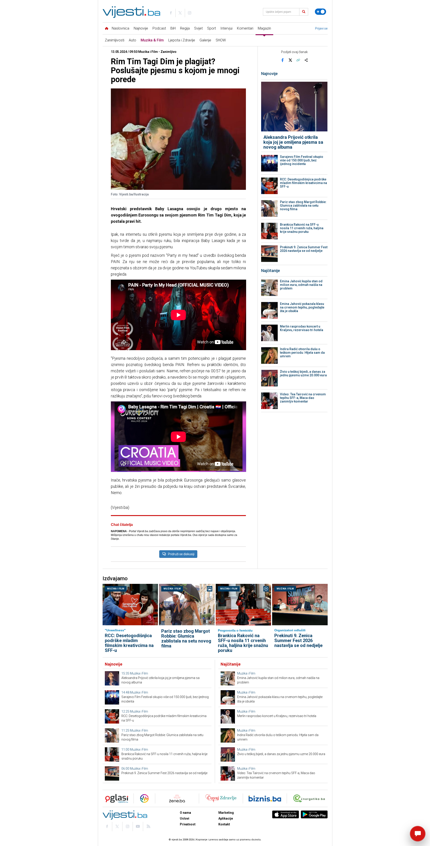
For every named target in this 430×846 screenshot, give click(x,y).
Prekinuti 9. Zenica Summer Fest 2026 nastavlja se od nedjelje (303, 249)
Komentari (245, 28)
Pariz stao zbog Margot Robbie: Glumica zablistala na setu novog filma (303, 205)
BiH (173, 28)
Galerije (205, 40)
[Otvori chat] (417, 833)
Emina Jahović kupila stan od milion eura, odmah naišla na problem (301, 284)
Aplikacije (225, 818)
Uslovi (184, 818)
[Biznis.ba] (265, 798)
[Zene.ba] (177, 798)
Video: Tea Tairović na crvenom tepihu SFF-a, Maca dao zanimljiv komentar (303, 397)
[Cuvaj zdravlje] (221, 798)
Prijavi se (321, 28)
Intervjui (226, 28)
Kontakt (224, 824)
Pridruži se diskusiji (181, 554)
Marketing (226, 812)
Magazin (264, 28)
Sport (211, 28)
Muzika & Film (152, 40)
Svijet (198, 28)
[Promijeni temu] (320, 12)
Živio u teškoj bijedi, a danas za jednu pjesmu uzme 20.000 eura (303, 373)
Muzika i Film (115, 588)
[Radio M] (115, 798)
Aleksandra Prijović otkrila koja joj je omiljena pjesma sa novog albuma (293, 142)
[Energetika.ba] (310, 798)
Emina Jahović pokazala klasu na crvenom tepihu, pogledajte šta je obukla (302, 307)
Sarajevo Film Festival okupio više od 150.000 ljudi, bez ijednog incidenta (301, 160)
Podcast (159, 28)
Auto (132, 40)
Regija (185, 28)
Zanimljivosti (114, 40)
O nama (185, 812)
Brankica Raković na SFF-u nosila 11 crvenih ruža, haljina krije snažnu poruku (301, 228)
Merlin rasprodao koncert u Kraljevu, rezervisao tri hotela (301, 328)
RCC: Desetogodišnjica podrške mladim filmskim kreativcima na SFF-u (303, 183)
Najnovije (141, 28)
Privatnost (188, 824)
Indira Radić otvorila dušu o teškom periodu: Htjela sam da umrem (302, 352)
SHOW (221, 40)
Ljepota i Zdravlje (181, 40)
